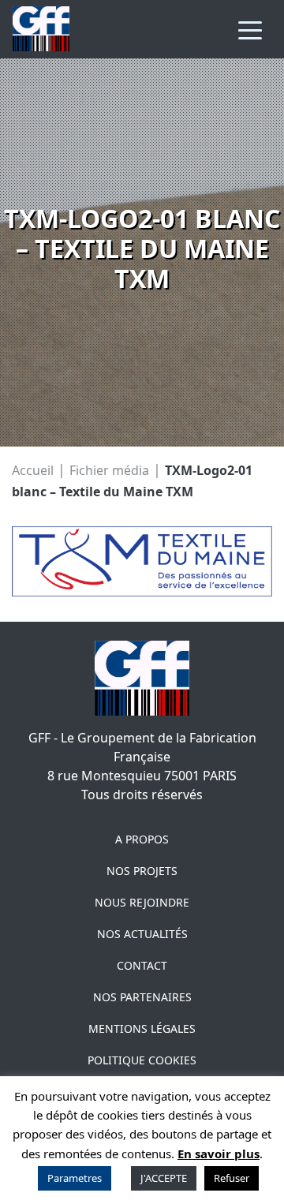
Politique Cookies (142, 1060)
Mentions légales (142, 1028)
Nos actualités (142, 933)
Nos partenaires (142, 996)
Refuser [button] (231, 1178)
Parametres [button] (74, 1178)
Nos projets (142, 870)
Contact (142, 965)
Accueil (33, 469)
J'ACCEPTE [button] (163, 1178)
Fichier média (109, 469)
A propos (142, 839)
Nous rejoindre (142, 902)
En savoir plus (219, 1153)
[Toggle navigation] (250, 29)
